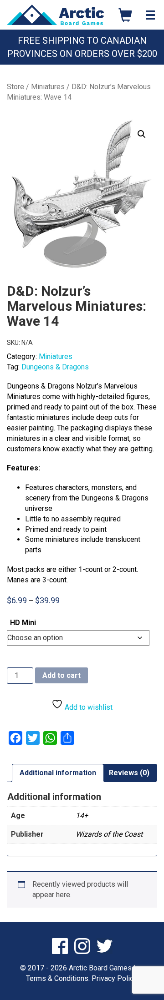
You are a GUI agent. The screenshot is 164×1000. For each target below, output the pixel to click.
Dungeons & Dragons (55, 367)
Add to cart (61, 675)
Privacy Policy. (115, 978)
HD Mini (23, 622)
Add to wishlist (88, 707)
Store (15, 86)
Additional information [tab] (58, 772)
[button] (141, 134)
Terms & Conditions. (58, 978)
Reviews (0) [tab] (129, 772)
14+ (82, 815)
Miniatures (48, 86)
